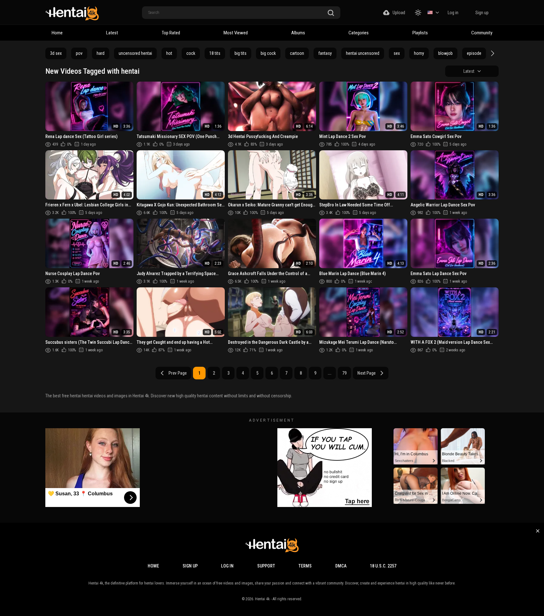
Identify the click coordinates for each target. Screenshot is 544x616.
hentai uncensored (362, 53)
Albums (298, 33)
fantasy (325, 53)
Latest (112, 33)
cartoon (297, 53)
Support (266, 565)
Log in (453, 12)
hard (101, 53)
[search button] (331, 13)
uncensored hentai (135, 53)
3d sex (56, 53)
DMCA (341, 565)
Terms (305, 565)
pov (79, 53)
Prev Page (177, 373)
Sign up (482, 12)
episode (474, 53)
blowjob (445, 53)
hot (169, 53)
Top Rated (171, 33)
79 (344, 373)
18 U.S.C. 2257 (383, 565)
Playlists (420, 33)
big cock (268, 53)
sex (397, 53)
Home (57, 33)
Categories (358, 33)
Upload (399, 12)
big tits (240, 53)
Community (481, 33)
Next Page (366, 373)
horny (419, 53)
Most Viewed (236, 33)
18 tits (214, 53)
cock (190, 53)
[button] (492, 53)
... (330, 373)
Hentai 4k (262, 599)
